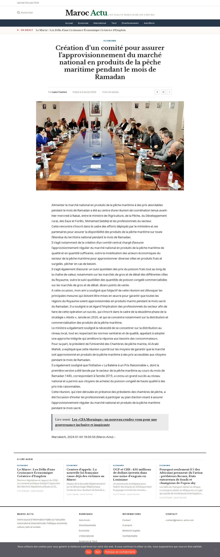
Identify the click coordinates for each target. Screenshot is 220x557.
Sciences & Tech (88, 541)
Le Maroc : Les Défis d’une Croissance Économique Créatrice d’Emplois (81, 30)
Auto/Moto (149, 23)
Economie (83, 23)
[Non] (215, 549)
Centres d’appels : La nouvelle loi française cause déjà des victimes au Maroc (85, 474)
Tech (114, 23)
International (100, 23)
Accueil (69, 23)
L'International (86, 536)
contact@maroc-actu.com (180, 520)
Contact (126, 520)
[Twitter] (163, 92)
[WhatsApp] (169, 92)
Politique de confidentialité (120, 551)
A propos (127, 525)
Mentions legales (131, 530)
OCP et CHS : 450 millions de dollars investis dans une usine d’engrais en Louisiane (132, 474)
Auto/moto (84, 520)
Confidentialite (130, 536)
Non (98, 551)
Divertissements (130, 23)
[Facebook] (157, 92)
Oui (88, 551)
